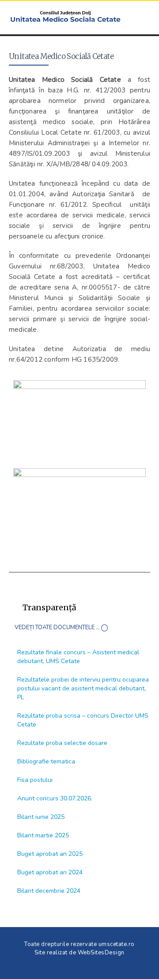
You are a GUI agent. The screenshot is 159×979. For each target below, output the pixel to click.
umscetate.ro (116, 944)
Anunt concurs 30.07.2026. (54, 798)
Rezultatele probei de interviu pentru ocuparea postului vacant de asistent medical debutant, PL (83, 688)
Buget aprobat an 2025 (50, 854)
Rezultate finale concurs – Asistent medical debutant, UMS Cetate (78, 656)
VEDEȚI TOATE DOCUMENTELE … (57, 627)
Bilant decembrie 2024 (48, 891)
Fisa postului (35, 780)
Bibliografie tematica (46, 761)
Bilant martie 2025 (43, 835)
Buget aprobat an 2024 (50, 872)
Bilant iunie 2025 (40, 817)
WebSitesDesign (101, 953)
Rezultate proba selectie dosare (62, 743)
